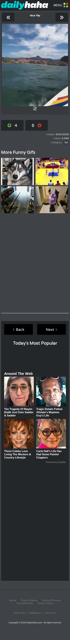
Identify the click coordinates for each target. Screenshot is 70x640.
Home (12, 600)
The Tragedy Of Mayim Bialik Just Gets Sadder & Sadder (19, 412)
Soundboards (25, 603)
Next (50, 330)
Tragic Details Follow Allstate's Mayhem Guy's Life (49, 412)
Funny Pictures (51, 600)
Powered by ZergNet (56, 462)
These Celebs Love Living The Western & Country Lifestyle (17, 454)
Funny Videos (29, 600)
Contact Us (50, 613)
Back (20, 330)
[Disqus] (35, 263)
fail (66, 142)
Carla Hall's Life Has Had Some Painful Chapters (49, 454)
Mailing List (35, 613)
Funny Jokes (45, 603)
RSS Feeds (19, 613)
